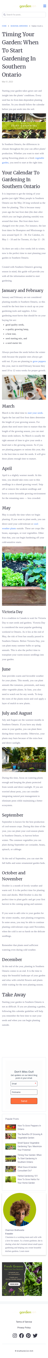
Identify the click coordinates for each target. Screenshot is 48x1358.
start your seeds (35, 413)
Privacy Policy (24, 1327)
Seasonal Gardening (19, 26)
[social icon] (15, 1336)
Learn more (24, 1251)
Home (4, 26)
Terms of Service (24, 1322)
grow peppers (39, 361)
